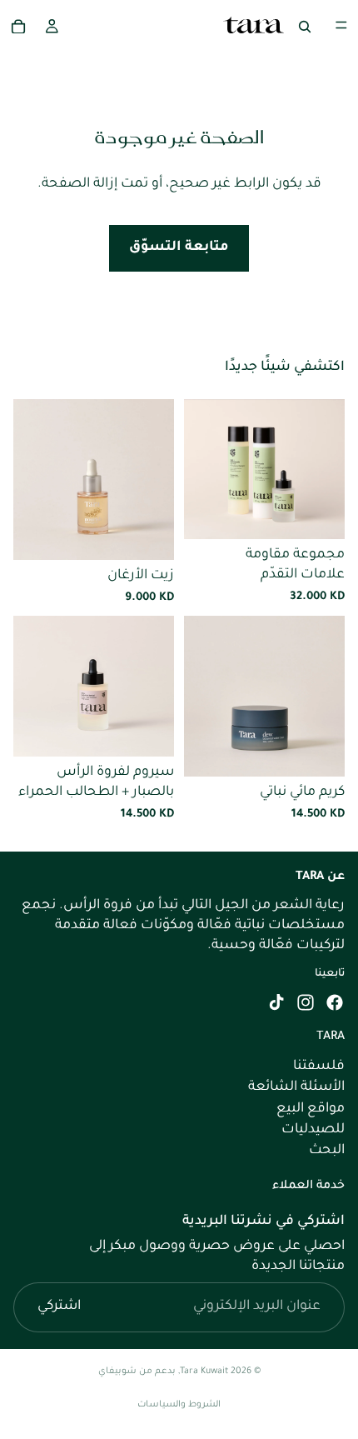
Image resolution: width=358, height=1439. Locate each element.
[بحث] (304, 25)
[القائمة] (341, 25)
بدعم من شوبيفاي (137, 1372)
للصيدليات (313, 1129)
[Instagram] (306, 1002)
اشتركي (59, 1306)
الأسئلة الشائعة (296, 1087)
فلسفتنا (319, 1066)
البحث (327, 1150)
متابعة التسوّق (179, 247)
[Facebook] (335, 1002)
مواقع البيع (310, 1108)
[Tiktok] (276, 1002)
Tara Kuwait (204, 1372)
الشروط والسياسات (179, 1405)
